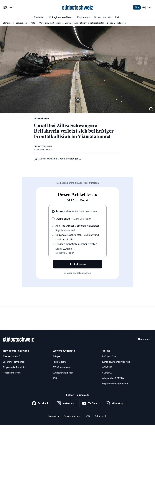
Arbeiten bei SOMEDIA (113, 378)
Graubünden (21, 23)
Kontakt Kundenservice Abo (116, 362)
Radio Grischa (59, 362)
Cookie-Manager (72, 416)
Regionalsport (84, 17)
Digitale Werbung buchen (115, 383)
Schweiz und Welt (103, 17)
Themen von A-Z (11, 356)
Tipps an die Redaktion (14, 367)
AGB (88, 416)
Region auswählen (62, 17)
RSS (55, 378)
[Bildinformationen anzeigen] (151, 109)
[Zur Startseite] (77, 7)
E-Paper (57, 356)
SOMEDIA (107, 372)
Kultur (118, 17)
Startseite (39, 17)
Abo (137, 7)
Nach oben (144, 339)
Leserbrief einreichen (14, 362)
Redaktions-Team (12, 372)
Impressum (53, 416)
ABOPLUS (107, 367)
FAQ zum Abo (109, 356)
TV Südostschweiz (62, 367)
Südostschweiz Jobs (63, 372)
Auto (33, 23)
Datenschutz (101, 416)
